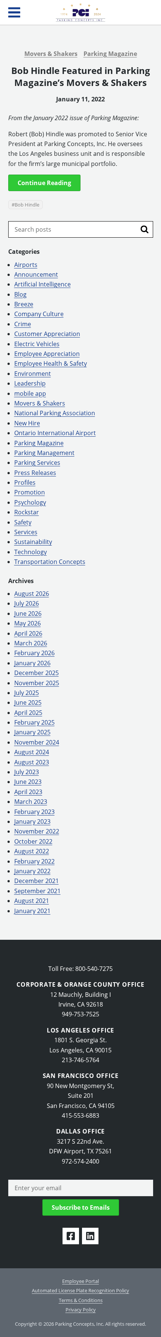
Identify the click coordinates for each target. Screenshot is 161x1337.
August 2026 (31, 593)
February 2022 (34, 861)
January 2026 (32, 663)
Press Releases (35, 473)
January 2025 (32, 732)
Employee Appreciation (47, 354)
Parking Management (44, 453)
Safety (22, 522)
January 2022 (32, 871)
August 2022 (31, 851)
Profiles (25, 482)
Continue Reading (44, 183)
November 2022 (36, 831)
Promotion (29, 492)
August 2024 (31, 752)
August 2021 (31, 901)
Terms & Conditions (81, 1300)
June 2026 (28, 613)
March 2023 (30, 801)
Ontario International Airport (55, 433)
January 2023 (32, 821)
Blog (20, 294)
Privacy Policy (81, 1309)
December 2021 (36, 881)
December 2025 (36, 673)
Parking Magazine (110, 54)
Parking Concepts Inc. (80, 12)
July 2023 (26, 772)
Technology (30, 552)
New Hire (27, 423)
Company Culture (39, 314)
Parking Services (37, 462)
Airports (25, 265)
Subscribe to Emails (81, 1207)
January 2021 (32, 911)
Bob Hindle (27, 204)
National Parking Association (54, 413)
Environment (32, 373)
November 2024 (36, 742)
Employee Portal (80, 1281)
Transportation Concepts (49, 562)
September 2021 (37, 891)
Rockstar (26, 512)
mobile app (30, 393)
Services (25, 532)
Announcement (36, 274)
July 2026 (26, 603)
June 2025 (28, 702)
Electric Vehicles (37, 344)
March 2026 (30, 643)
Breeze (23, 304)
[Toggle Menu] (14, 13)
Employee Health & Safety (50, 363)
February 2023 (34, 812)
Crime (22, 324)
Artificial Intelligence (42, 284)
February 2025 (34, 722)
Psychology (30, 502)
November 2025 (36, 683)
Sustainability (33, 542)
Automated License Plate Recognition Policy (80, 1290)
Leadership (30, 383)
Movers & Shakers (51, 54)
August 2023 (31, 762)
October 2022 (33, 841)
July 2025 (26, 693)
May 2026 (27, 623)
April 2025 (28, 712)
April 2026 (28, 633)
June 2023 (28, 782)
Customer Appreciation (47, 334)
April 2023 (28, 792)
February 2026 (34, 653)
